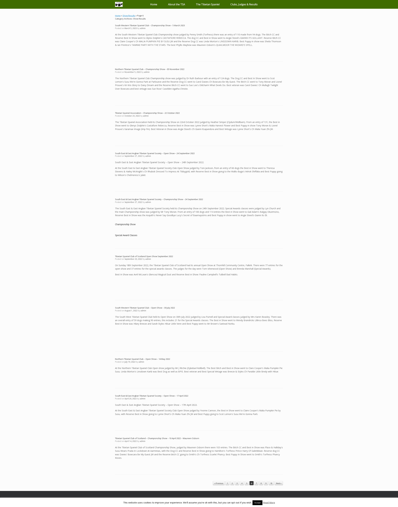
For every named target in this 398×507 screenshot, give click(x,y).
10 (271, 483)
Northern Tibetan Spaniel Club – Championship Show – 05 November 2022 (149, 69)
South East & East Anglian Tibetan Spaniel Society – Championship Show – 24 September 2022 (159, 199)
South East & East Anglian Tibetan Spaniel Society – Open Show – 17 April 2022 (151, 395)
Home (153, 4)
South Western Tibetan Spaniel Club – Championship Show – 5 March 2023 (150, 25)
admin (143, 28)
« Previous (218, 483)
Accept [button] (257, 502)
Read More (269, 502)
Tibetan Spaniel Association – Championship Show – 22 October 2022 (147, 113)
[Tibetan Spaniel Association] (119, 4)
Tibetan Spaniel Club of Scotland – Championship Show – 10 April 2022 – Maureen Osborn (157, 438)
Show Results (129, 15)
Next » (278, 483)
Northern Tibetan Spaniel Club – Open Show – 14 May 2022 (142, 359)
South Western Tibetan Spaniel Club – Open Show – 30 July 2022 (145, 307)
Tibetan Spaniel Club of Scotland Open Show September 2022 (144, 256)
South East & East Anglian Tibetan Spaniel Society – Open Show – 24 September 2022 (155, 153)
